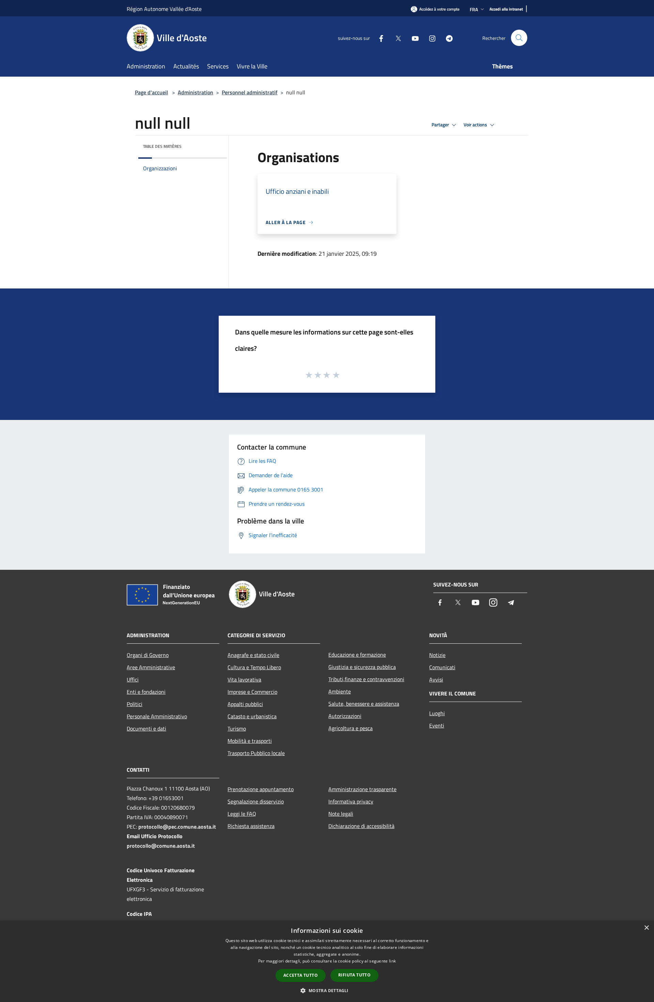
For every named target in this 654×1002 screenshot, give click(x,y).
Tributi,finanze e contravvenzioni (366, 679)
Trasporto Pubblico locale (256, 753)
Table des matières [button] (162, 146)
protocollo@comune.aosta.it (161, 846)
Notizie (437, 655)
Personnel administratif (250, 92)
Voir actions (476, 124)
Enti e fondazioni (146, 692)
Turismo (237, 728)
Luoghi (437, 713)
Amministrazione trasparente (362, 789)
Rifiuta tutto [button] (354, 975)
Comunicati (442, 667)
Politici (134, 704)
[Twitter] (395, 37)
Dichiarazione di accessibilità (361, 826)
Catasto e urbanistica (252, 716)
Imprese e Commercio (252, 692)
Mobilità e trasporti (250, 741)
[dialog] (327, 961)
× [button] (646, 927)
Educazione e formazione (357, 655)
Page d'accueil (151, 92)
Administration (195, 92)
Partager (441, 124)
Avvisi (436, 679)
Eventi (436, 725)
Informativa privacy (350, 801)
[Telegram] (446, 37)
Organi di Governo (148, 655)
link (392, 961)
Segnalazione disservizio (256, 801)
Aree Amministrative (151, 667)
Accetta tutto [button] (300, 975)
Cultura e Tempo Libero (254, 667)
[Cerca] (519, 38)
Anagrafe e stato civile (253, 655)
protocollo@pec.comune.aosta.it (177, 827)
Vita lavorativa (244, 679)
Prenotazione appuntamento (261, 789)
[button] (327, 990)
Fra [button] (474, 9)
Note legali (340, 814)
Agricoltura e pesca (350, 728)
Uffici (133, 679)
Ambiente (339, 691)
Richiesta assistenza (251, 826)
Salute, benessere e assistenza (363, 704)
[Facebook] (378, 37)
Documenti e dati (146, 728)
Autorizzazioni (344, 716)
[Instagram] (429, 37)
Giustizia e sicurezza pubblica (362, 667)
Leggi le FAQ (242, 814)
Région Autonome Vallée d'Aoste (164, 9)
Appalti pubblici (245, 704)
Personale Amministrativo (157, 716)
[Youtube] (412, 37)
